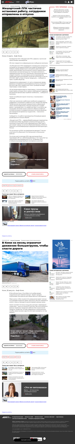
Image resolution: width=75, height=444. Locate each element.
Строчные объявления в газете (19, 418)
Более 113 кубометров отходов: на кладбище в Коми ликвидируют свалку (16, 373)
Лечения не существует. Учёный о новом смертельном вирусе (63, 47)
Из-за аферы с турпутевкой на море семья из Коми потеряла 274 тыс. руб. (16, 368)
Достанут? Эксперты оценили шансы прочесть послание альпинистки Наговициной (64, 273)
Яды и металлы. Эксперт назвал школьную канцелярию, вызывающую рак (63, 297)
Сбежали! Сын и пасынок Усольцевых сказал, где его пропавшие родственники (64, 293)
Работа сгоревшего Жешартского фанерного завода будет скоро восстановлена (16, 197)
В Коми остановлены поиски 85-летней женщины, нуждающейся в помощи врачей (16, 378)
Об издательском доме (17, 416)
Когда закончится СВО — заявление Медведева (63, 85)
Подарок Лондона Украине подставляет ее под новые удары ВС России (63, 75)
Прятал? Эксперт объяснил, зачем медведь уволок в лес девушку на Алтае (63, 283)
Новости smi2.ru (7, 236)
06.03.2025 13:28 (5, 6)
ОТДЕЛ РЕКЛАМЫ (59, 416)
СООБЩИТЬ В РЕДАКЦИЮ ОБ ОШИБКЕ (36, 418)
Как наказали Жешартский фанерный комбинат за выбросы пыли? (38, 202)
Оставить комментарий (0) (37, 174)
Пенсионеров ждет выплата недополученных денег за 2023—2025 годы (64, 90)
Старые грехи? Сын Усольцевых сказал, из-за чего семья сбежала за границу (64, 62)
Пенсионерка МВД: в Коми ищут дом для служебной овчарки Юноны (61, 23)
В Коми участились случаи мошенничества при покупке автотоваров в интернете (61, 11)
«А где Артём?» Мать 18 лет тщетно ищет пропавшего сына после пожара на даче (64, 52)
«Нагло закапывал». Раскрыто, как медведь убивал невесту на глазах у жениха (64, 42)
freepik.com (14, 283)
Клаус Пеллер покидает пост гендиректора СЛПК (28, 160)
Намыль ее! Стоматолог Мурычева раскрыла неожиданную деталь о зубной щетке (64, 278)
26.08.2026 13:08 (5, 240)
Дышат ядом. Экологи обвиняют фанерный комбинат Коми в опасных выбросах (15, 202)
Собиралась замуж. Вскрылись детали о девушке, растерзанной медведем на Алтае (63, 288)
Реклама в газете (39, 416)
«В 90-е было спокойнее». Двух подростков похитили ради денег (63, 57)
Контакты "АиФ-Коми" (49, 416)
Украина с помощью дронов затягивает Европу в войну (61, 70)
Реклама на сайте (29, 416)
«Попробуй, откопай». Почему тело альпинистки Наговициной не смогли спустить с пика (64, 38)
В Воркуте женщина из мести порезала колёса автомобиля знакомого (61, 29)
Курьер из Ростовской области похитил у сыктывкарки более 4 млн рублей (61, 17)
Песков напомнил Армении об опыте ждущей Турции (63, 80)
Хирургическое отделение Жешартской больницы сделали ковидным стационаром (38, 197)
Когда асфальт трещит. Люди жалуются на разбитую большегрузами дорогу (27, 332)
